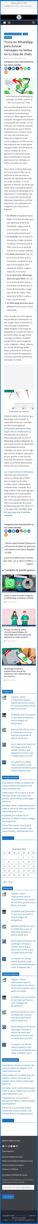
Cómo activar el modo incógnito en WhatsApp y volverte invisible (18, 596)
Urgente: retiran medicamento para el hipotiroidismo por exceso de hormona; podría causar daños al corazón (23, 703)
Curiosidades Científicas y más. (13, 34)
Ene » (11, 882)
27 (9, 875)
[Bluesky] (13, 68)
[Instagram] (21, 68)
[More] (6, 72)
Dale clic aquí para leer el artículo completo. (18, 512)
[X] (9, 68)
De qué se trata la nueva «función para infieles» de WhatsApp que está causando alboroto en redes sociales (17, 633)
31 (28, 875)
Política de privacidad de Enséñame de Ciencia (17, 1161)
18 (33, 866)
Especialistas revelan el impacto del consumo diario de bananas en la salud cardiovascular (18, 785)
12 (4, 866)
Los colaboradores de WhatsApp (18, 471)
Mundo (25, 34)
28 (14, 875)
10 (28, 861)
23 (24, 870)
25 (33, 870)
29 (19, 875)
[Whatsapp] (25, 68)
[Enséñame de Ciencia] (4, 22)
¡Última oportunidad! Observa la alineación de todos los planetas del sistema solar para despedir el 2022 (20, 548)
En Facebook (8, 838)
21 (14, 870)
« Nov (4, 882)
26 (4, 875)
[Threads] (17, 68)
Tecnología (8, 37)
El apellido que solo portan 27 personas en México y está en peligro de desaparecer (18, 818)
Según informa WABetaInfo (16, 431)
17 (28, 866)
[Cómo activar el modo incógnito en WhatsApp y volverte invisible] (19, 576)
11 (33, 861)
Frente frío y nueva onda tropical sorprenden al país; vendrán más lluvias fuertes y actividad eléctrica (17, 828)
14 (14, 866)
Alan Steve (23, 58)
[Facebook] (6, 68)
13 (9, 866)
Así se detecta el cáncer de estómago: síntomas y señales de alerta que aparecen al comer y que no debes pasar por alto (23, 750)
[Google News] (28, 68)
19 (4, 870)
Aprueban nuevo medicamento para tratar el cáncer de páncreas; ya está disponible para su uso (18, 808)
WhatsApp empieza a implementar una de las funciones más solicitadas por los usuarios (17, 672)
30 (24, 875)
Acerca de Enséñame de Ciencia (12, 1157)
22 (19, 870)
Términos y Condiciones (10, 1169)
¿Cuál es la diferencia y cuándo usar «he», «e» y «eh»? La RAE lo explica (18, 560)
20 (9, 870)
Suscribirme (8, 1197)
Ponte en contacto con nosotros (13, 1165)
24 (28, 870)
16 (24, 866)
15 (19, 866)
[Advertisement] (19, 376)
